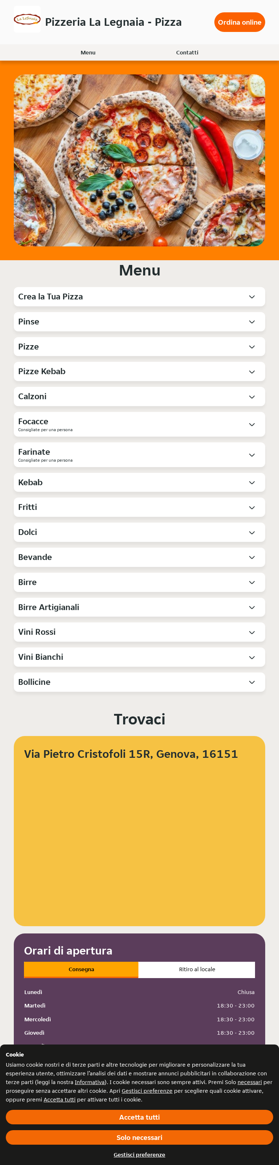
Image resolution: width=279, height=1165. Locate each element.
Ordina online (240, 22)
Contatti (187, 52)
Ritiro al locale (197, 969)
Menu (88, 52)
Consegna (81, 969)
